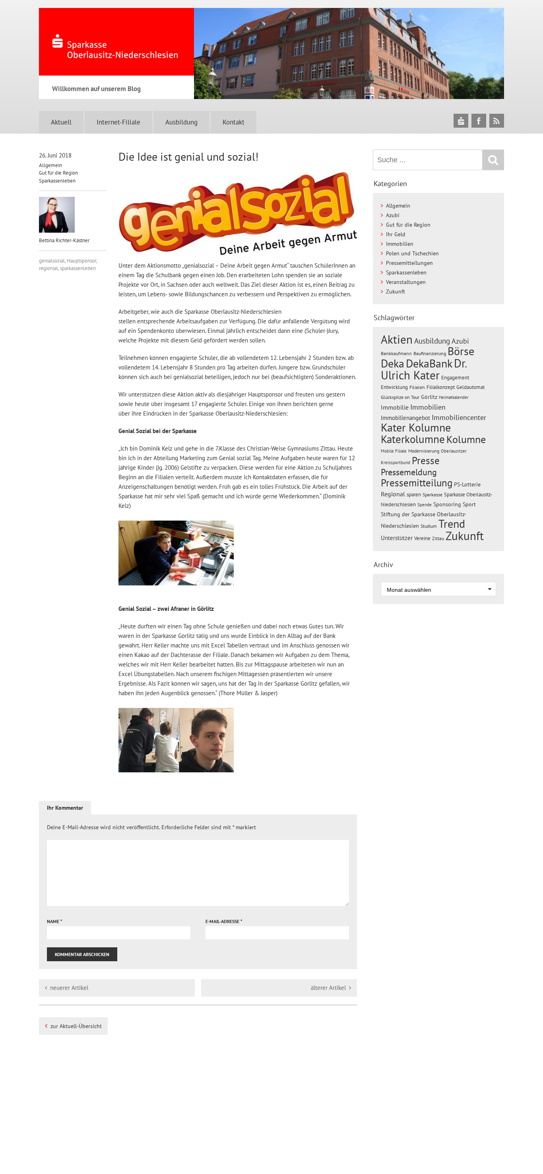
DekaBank (429, 363)
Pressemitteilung (416, 482)
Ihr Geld (395, 234)
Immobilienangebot (405, 418)
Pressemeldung (409, 472)
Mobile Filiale (394, 451)
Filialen (417, 387)
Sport (469, 504)
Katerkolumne (413, 439)
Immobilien (399, 243)
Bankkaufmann (396, 353)
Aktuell (61, 122)
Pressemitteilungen (409, 262)
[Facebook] (478, 121)
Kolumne (466, 439)
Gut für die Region (58, 172)
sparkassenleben (78, 268)
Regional (393, 494)
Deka (392, 363)
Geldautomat (470, 387)
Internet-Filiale (118, 122)
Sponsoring (447, 504)
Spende (424, 504)
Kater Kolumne (416, 427)
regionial (48, 268)
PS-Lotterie (467, 484)
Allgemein (50, 165)
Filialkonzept (441, 387)
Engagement (455, 377)
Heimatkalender (454, 397)
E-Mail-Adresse (224, 921)
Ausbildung (181, 122)
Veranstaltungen (406, 282)
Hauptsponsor (81, 260)
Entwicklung (394, 387)
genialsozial (52, 260)
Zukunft (395, 291)
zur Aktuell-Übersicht (76, 1026)
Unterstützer (397, 538)
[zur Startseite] (116, 42)
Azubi (392, 215)
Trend (451, 524)
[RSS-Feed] (496, 121)
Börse (461, 351)
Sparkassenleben (57, 180)
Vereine (422, 538)
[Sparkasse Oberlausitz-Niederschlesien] (461, 121)
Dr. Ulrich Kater (423, 369)
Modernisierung (423, 451)
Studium (429, 526)
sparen (414, 494)
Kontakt (233, 122)
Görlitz (429, 396)
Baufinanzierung (429, 353)
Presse (426, 460)
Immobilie (395, 407)
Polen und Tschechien (412, 253)
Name (54, 921)
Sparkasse (432, 495)
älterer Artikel (328, 987)
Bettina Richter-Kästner (64, 240)
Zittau (438, 538)
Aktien (397, 339)
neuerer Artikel (69, 987)
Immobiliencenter (459, 417)
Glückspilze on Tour (400, 397)
